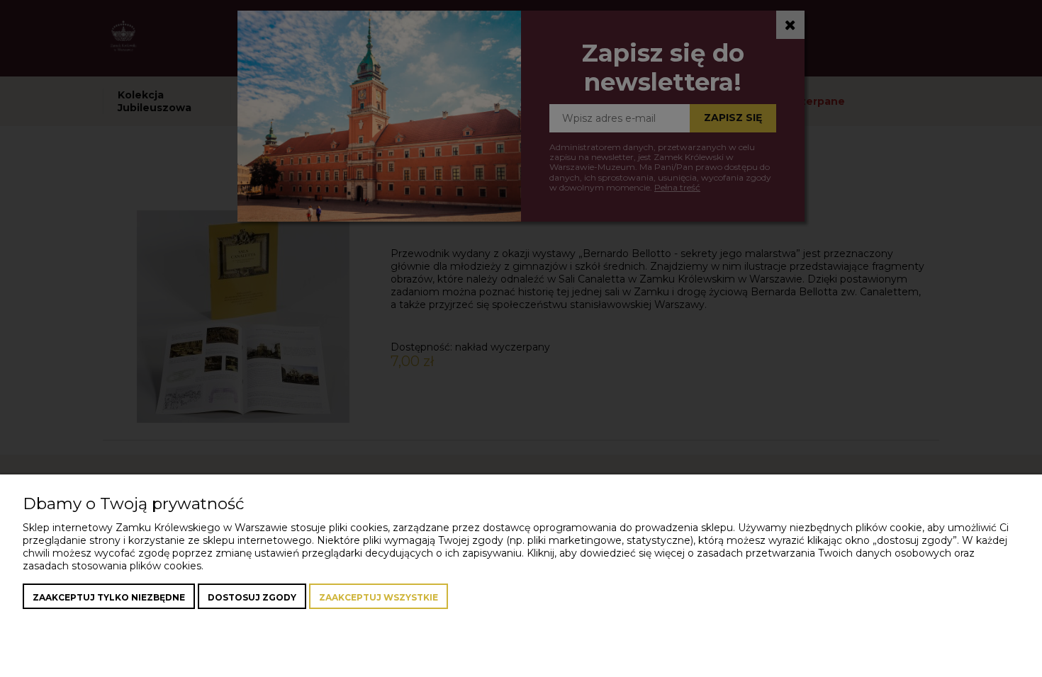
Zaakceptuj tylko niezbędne (109, 597)
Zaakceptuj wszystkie (378, 597)
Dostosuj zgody (252, 597)
